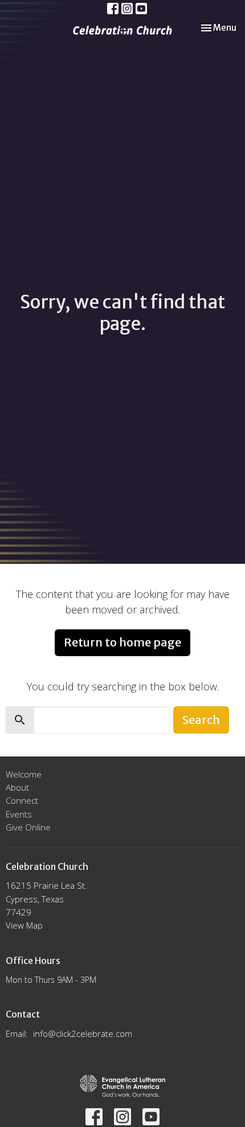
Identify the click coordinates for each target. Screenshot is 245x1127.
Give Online (28, 827)
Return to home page (122, 642)
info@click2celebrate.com (82, 1033)
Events (19, 814)
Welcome (24, 774)
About (17, 787)
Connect (22, 800)
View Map (24, 925)
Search (201, 720)
